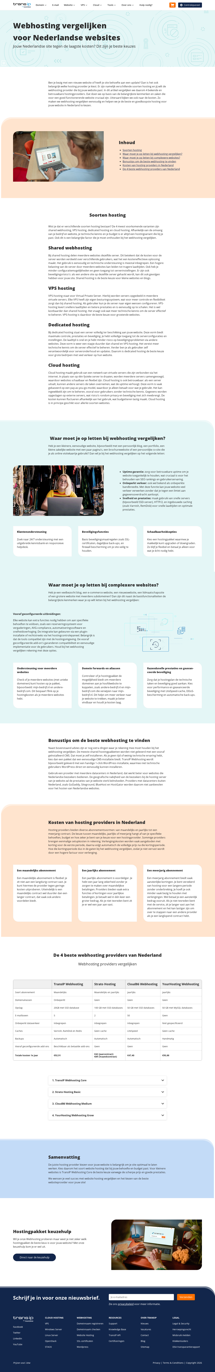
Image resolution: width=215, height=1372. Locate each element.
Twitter (16, 1332)
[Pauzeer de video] (3, 63)
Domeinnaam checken (88, 1329)
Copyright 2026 (194, 1362)
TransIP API (115, 1335)
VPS (47, 1323)
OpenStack (50, 1341)
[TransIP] (22, 5)
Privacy (156, 1362)
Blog (143, 1341)
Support (113, 1323)
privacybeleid (126, 1304)
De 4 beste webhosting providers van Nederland (151, 169)
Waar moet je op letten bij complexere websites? (151, 157)
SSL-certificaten (85, 1341)
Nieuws (145, 1323)
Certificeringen (116, 1341)
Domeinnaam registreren (90, 1323)
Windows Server (53, 1329)
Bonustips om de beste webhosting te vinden (149, 161)
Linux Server (51, 1335)
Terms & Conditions (173, 1362)
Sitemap (145, 1346)
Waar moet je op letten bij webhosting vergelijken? (152, 154)
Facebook (18, 1326)
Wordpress (82, 1346)
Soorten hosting (132, 150)
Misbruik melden (181, 1335)
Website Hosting (85, 1335)
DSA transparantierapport (186, 1346)
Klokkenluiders (180, 1341)
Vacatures (146, 1329)
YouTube (17, 1344)
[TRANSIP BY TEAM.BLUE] (23, 1320)
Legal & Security (181, 1323)
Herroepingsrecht (182, 1329)
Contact (145, 1335)
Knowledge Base (117, 1329)
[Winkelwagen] (172, 5)
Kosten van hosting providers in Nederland (148, 165)
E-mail (55, 4)
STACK (48, 1346)
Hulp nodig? (145, 4)
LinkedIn (17, 1338)
